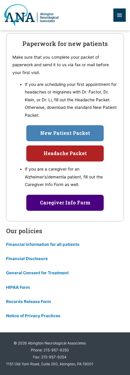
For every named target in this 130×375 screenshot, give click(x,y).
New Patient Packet (65, 133)
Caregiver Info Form (65, 203)
